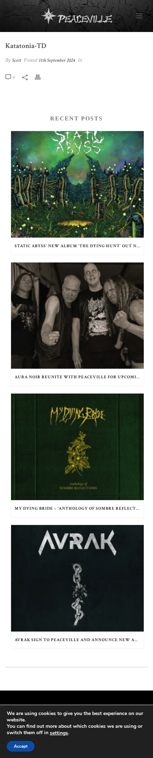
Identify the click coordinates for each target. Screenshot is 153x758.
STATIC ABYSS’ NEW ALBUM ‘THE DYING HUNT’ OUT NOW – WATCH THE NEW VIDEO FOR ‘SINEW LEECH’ (79, 246)
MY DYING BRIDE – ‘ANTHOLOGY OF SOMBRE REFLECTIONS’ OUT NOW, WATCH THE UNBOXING (79, 508)
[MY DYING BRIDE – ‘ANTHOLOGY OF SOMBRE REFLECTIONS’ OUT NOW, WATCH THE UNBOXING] (77, 447)
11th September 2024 (57, 60)
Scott (16, 60)
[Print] (41, 77)
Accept (20, 746)
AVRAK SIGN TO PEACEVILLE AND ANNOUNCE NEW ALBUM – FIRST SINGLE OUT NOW (79, 640)
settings (59, 733)
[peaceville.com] (76, 16)
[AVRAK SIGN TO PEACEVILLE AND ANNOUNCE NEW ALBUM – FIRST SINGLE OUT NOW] (77, 578)
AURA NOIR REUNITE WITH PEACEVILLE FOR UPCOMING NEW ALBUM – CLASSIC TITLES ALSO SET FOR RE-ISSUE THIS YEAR (79, 377)
